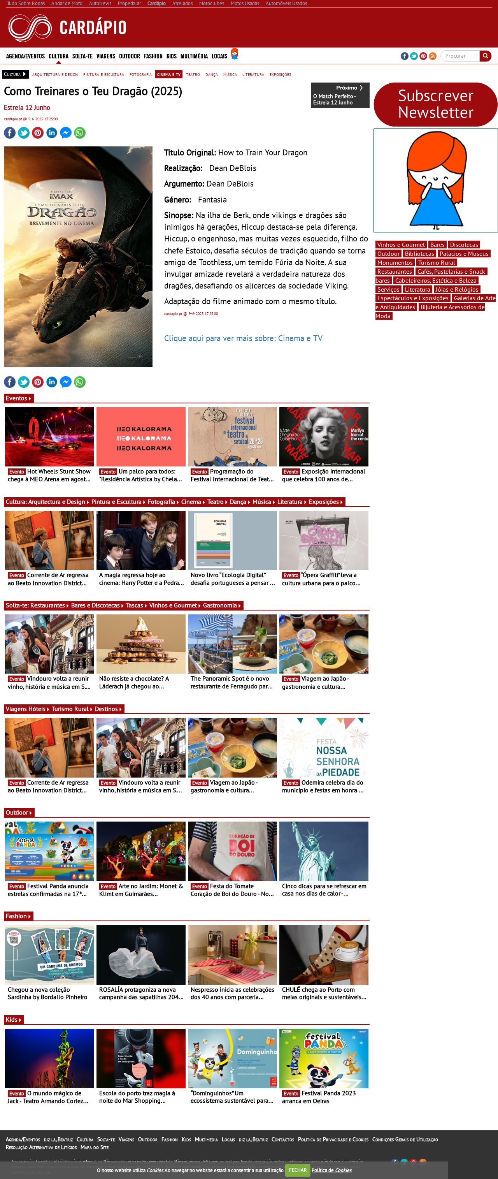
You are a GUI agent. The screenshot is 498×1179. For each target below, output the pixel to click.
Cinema (191, 501)
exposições (280, 73)
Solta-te (106, 1139)
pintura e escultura (103, 73)
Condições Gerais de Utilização (405, 1139)
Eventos (16, 398)
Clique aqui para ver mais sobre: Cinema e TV (243, 338)
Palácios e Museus (464, 253)
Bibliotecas (419, 253)
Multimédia (206, 1139)
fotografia (141, 73)
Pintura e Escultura (116, 501)
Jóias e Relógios (457, 289)
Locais (228, 1139)
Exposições (324, 501)
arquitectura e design (55, 73)
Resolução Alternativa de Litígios (41, 1147)
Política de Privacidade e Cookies (333, 1139)
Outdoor (129, 55)
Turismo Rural (70, 709)
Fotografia (161, 501)
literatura (253, 73)
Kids (172, 55)
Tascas (134, 605)
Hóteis (37, 709)
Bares (437, 244)
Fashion (153, 55)
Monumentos (395, 262)
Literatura (290, 501)
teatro (193, 73)
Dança (238, 501)
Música (262, 501)
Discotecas (464, 244)
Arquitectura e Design (56, 501)
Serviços (388, 289)
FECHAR (298, 1170)
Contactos (283, 1139)
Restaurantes (47, 605)
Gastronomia (220, 605)
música (230, 73)
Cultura (85, 1139)
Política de (331, 1170)
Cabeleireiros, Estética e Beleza (436, 280)
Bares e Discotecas (95, 605)
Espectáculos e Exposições (413, 298)
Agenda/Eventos (25, 55)
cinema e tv (169, 73)
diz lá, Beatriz (58, 1139)
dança (211, 73)
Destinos (106, 709)
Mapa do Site (95, 1147)
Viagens (126, 1139)
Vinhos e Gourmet (173, 605)
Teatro (215, 501)
